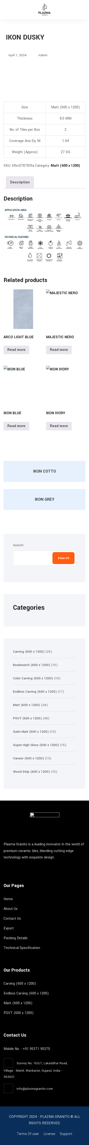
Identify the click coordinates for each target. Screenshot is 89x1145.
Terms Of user (28, 1133)
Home (8, 899)
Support (66, 1133)
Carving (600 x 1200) (20, 983)
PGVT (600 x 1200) (19, 1012)
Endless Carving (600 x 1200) (26, 993)
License (49, 1133)
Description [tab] (20, 182)
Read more (16, 349)
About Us (11, 908)
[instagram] (13, 867)
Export (9, 928)
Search (18, 545)
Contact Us (12, 918)
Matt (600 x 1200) (65, 165)
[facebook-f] (5, 867)
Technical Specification (22, 947)
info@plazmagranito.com (35, 1088)
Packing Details (16, 938)
